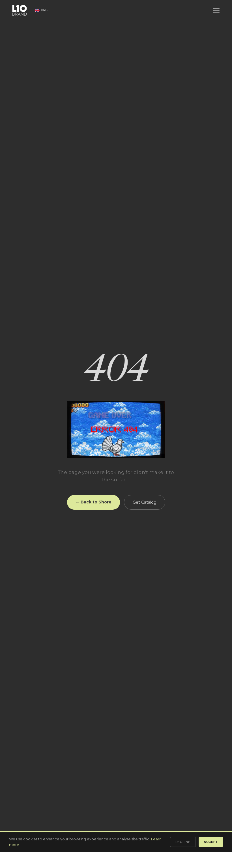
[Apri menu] (216, 10)
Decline (182, 842)
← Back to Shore (93, 502)
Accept (211, 842)
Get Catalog (144, 502)
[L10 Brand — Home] (19, 10)
